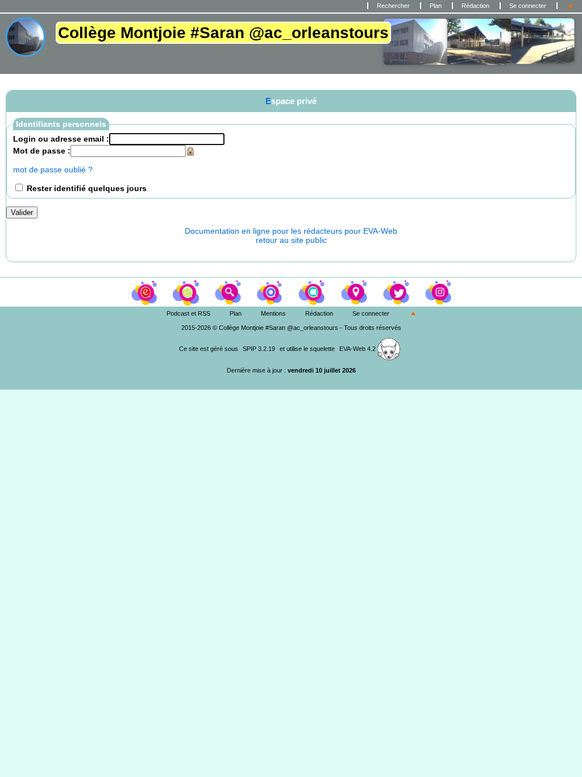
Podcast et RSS (188, 313)
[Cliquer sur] (187, 291)
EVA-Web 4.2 (358, 348)
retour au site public (291, 240)
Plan (436, 5)
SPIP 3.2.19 (259, 348)
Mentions (273, 313)
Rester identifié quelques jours (87, 188)
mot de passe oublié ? (53, 169)
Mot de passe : (41, 150)
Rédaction (475, 5)
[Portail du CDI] (145, 291)
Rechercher (393, 5)
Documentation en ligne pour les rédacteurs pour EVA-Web (291, 230)
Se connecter (527, 5)
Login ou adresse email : (61, 138)
